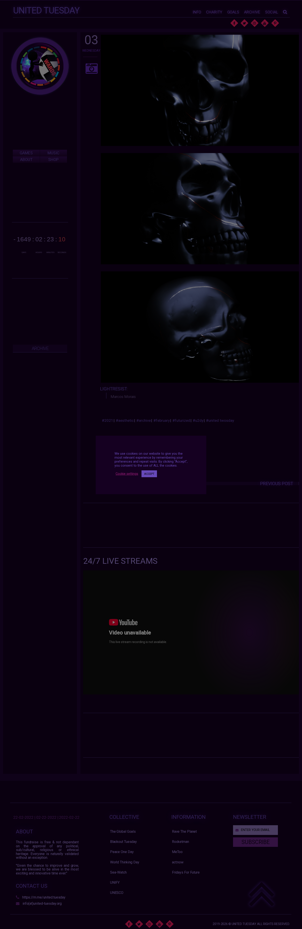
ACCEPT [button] (149, 473)
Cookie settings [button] (127, 474)
